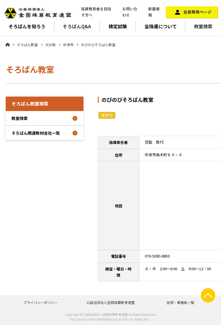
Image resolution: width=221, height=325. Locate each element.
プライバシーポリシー (40, 302)
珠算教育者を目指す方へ (96, 12)
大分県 (50, 44)
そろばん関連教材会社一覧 (36, 133)
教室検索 (203, 26)
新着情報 (153, 12)
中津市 (68, 44)
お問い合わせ (129, 12)
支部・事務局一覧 (180, 302)
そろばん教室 (27, 44)
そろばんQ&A (77, 26)
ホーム (7, 44)
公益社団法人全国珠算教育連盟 (110, 302)
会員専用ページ (197, 12)
